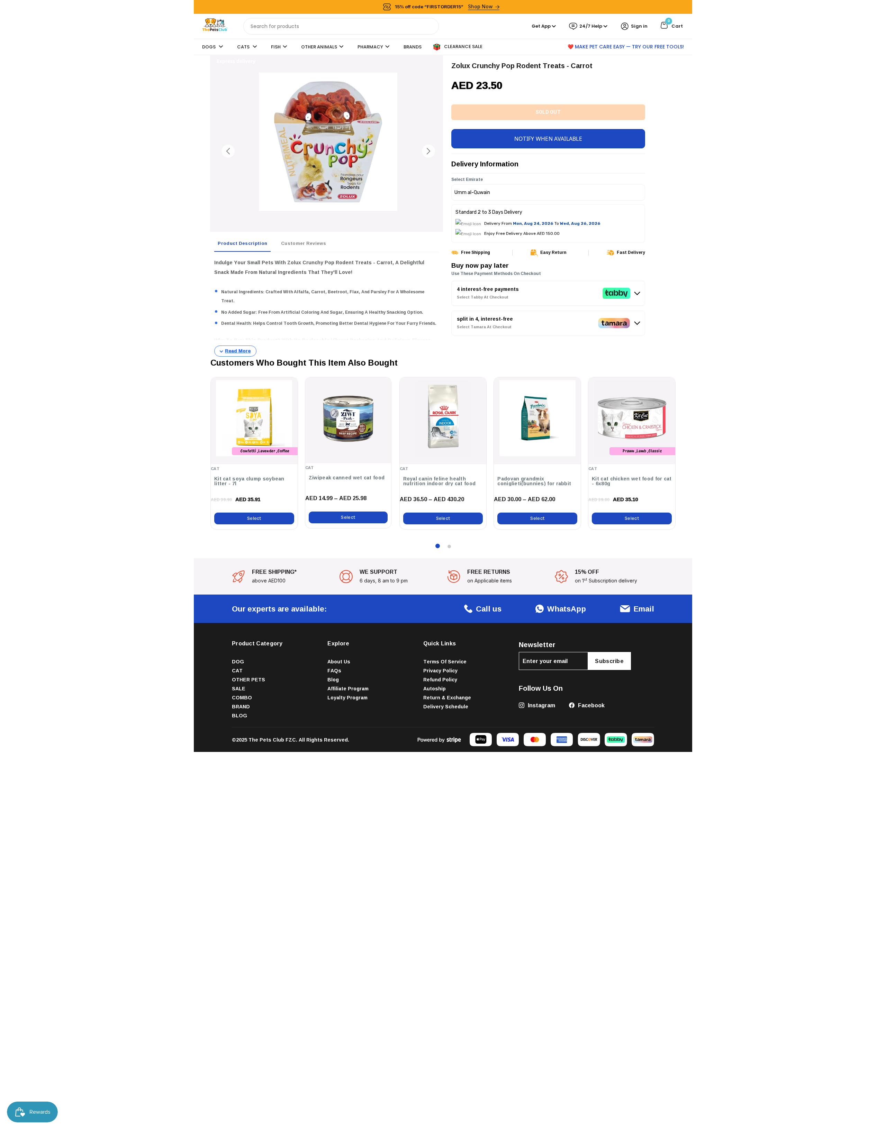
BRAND (241, 706)
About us (338, 661)
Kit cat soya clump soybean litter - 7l (249, 481)
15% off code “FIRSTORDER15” (444, 6)
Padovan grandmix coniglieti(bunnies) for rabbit (534, 481)
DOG (238, 661)
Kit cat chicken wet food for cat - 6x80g (632, 481)
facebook (591, 705)
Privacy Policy (440, 670)
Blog (333, 679)
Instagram (540, 705)
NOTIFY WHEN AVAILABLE (548, 138)
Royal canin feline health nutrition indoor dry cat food (439, 481)
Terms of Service (445, 661)
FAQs (334, 670)
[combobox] (341, 26)
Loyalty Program (347, 697)
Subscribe (609, 661)
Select (254, 518)
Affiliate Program (348, 688)
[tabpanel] (326, 307)
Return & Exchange (447, 697)
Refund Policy (440, 679)
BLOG (239, 715)
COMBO (242, 697)
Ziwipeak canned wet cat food (347, 477)
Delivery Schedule (445, 706)
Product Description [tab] (242, 243)
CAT (237, 670)
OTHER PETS (248, 679)
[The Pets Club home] (215, 25)
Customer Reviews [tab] (303, 243)
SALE (238, 688)
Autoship (434, 688)
